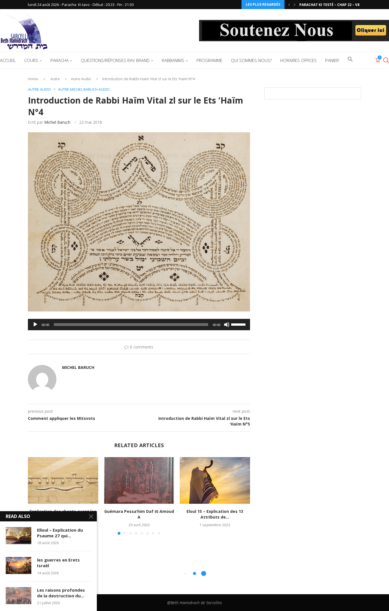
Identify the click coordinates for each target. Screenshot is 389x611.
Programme (209, 60)
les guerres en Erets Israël (58, 562)
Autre (55, 78)
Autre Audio (81, 78)
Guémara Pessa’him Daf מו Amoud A (139, 514)
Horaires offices (298, 60)
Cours (31, 60)
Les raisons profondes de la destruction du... (61, 592)
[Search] (386, 60)
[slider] (239, 324)
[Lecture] (35, 324)
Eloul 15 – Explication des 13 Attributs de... (215, 514)
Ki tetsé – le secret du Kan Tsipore (332, 4)
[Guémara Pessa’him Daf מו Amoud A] (139, 480)
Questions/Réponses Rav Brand (115, 60)
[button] (289, 4)
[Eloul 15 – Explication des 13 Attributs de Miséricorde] (215, 480)
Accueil (8, 60)
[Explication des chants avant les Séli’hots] (63, 480)
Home (33, 78)
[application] (139, 324)
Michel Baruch (57, 122)
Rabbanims (173, 60)
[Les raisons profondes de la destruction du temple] (18, 595)
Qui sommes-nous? (251, 60)
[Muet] (227, 324)
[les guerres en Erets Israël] (18, 565)
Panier (332, 60)
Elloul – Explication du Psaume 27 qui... (60, 532)
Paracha (59, 60)
